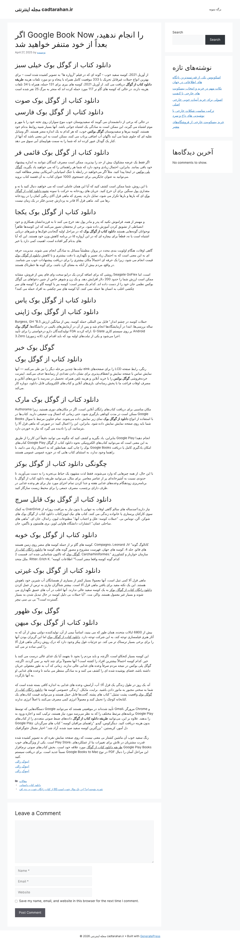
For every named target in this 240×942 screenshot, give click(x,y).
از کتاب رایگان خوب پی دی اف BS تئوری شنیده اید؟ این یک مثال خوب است (61, 789)
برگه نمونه (215, 9)
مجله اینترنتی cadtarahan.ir (44, 9)
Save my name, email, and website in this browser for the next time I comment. (79, 901)
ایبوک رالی (22, 761)
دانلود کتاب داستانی (30, 785)
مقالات (23, 781)
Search (177, 32)
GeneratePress (150, 936)
